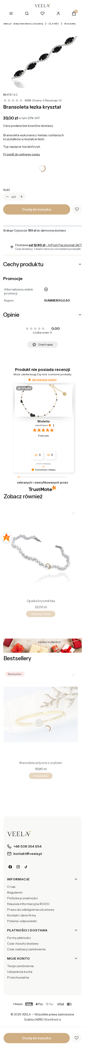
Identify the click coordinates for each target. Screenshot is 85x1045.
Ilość (6, 190)
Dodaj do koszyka (36, 209)
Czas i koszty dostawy (23, 943)
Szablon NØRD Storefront (41, 1019)
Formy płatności (19, 938)
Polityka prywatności (22, 898)
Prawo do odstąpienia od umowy (30, 909)
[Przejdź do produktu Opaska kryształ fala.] (41, 552)
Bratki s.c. (10, 94)
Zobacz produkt (40, 614)
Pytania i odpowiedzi (22, 921)
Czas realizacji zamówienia (26, 949)
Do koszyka (40, 776)
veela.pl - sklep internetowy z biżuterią (23, 23)
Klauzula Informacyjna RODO (28, 904)
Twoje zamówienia (20, 966)
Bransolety (70, 23)
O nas (11, 887)
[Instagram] (18, 867)
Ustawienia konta (19, 972)
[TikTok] (26, 867)
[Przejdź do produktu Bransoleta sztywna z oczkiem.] (41, 714)
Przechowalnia (18, 977)
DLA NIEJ (54, 23)
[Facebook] (10, 867)
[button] (29, 379)
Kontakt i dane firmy (21, 915)
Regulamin (15, 892)
